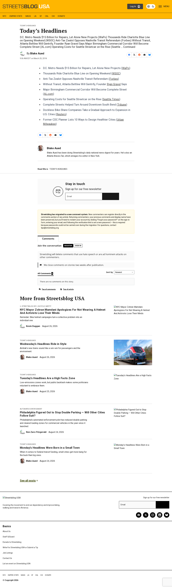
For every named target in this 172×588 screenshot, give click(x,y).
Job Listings (8, 553)
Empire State (16, 16)
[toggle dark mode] (150, 6)
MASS (28, 16)
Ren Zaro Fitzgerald (36, 432)
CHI (53, 16)
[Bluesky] (166, 515)
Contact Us (7, 558)
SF (41, 16)
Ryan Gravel (114, 84)
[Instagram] (152, 515)
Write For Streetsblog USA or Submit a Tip (20, 547)
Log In (133, 6)
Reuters (61, 114)
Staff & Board (8, 537)
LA (35, 16)
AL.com (48, 93)
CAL (47, 16)
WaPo (125, 68)
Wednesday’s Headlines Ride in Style (43, 344)
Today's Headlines (28, 26)
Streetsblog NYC (29, 306)
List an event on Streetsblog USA (17, 563)
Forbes (114, 78)
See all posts (28, 480)
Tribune (121, 104)
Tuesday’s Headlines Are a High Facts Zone (47, 378)
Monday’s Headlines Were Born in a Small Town (50, 447)
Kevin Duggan (33, 326)
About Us (6, 531)
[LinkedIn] (159, 515)
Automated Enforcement (31, 409)
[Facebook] (138, 515)
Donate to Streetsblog (12, 542)
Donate (61, 16)
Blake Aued (37, 53)
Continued (129, 46)
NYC (4, 16)
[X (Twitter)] (145, 515)
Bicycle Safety (44, 306)
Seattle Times (111, 99)
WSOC (116, 73)
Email (69, 196)
